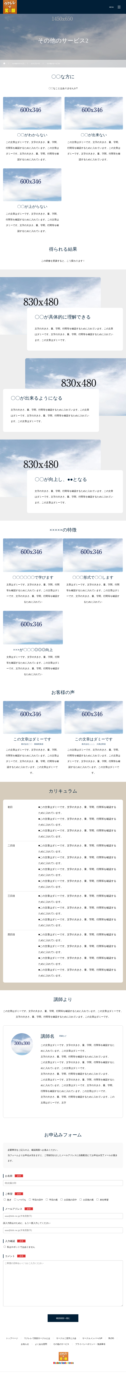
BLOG (111, 1338)
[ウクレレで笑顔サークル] (10, 7)
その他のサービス (61, 1344)
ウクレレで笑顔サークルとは (37, 1338)
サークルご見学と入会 (66, 1338)
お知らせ (25, 1344)
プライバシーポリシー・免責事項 (90, 1344)
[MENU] (119, 7)
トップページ (12, 1338)
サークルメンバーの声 (92, 1338)
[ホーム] (4, 63)
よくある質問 (41, 1344)
